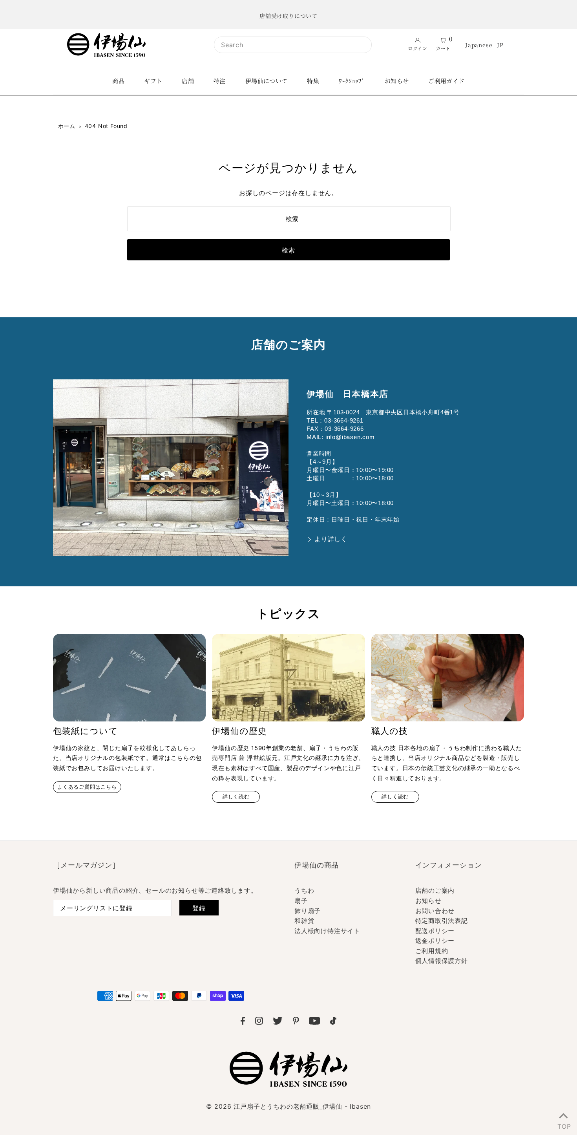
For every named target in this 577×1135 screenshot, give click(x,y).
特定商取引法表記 (441, 920)
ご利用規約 (431, 951)
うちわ (304, 890)
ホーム (66, 126)
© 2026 (288, 1106)
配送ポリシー (435, 931)
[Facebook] (243, 1022)
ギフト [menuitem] (153, 81)
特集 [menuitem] (313, 81)
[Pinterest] (296, 1022)
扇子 (301, 900)
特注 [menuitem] (220, 81)
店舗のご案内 (435, 890)
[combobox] (293, 45)
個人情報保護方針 (441, 961)
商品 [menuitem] (118, 81)
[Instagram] (259, 1022)
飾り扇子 (307, 911)
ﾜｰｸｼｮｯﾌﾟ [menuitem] (352, 81)
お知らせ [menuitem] (397, 81)
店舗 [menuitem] (188, 81)
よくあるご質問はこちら (87, 787)
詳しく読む (236, 797)
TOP (563, 1124)
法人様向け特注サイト (327, 931)
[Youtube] (314, 1022)
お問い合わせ (435, 911)
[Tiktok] (333, 1022)
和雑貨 (304, 920)
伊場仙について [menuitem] (266, 81)
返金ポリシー (435, 941)
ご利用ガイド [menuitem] (446, 81)
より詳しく (330, 539)
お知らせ (428, 900)
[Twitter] (278, 1022)
